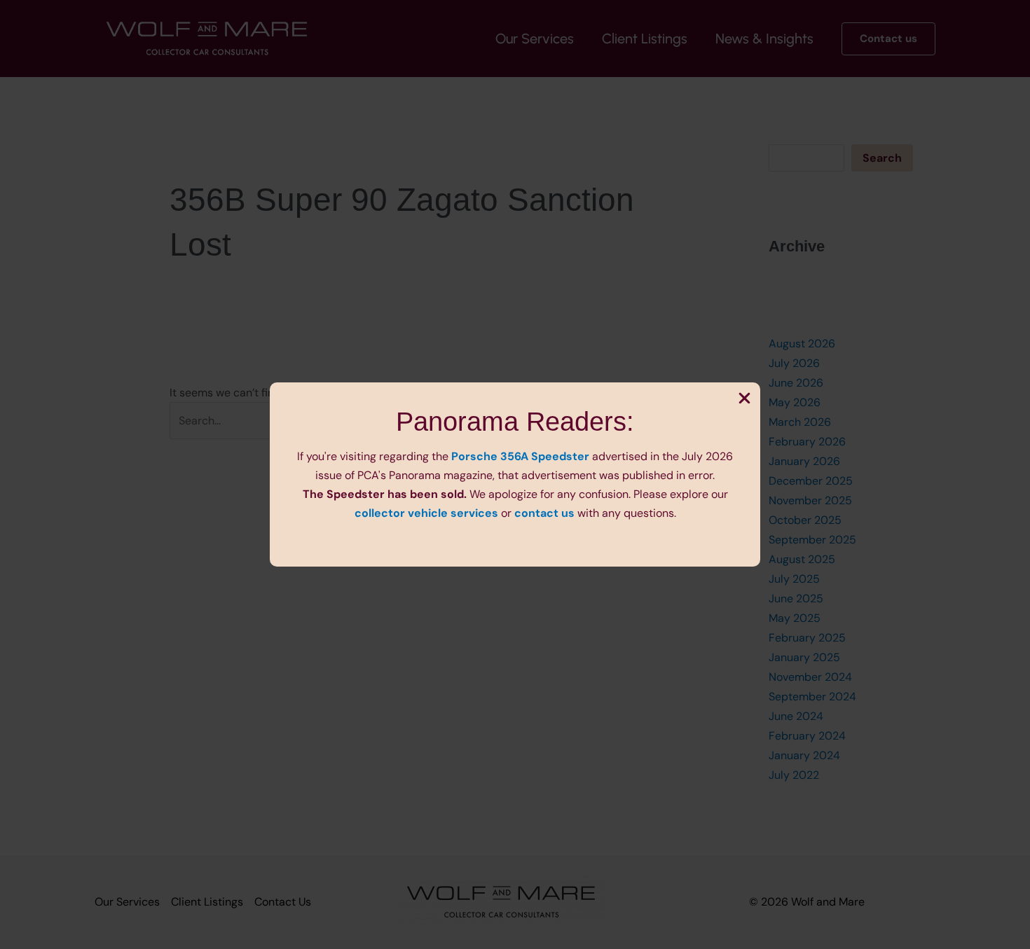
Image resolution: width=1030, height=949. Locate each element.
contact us (544, 513)
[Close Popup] (744, 399)
